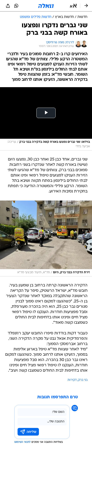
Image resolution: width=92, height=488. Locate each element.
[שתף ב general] (8, 5)
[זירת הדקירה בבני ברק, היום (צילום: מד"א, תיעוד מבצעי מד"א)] (46, 238)
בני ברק (83, 380)
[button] (73, 6)
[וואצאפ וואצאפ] (16, 6)
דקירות (72, 380)
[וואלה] (46, 6)
